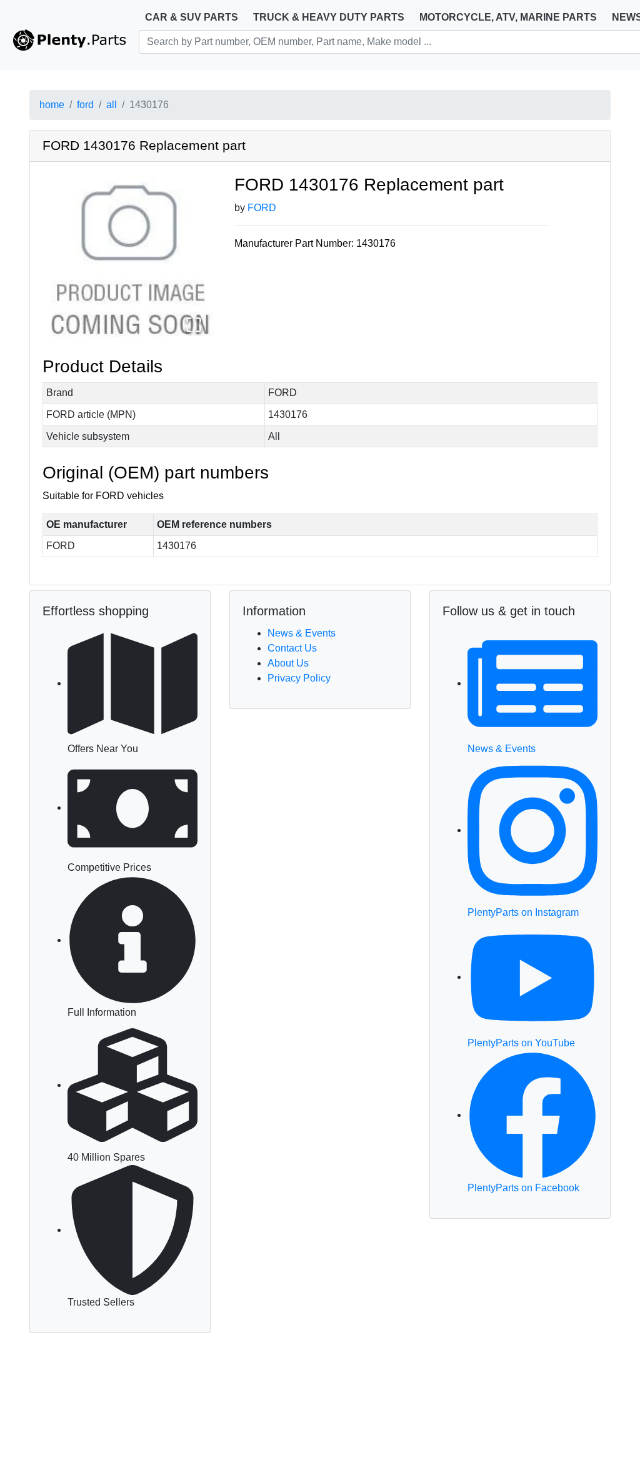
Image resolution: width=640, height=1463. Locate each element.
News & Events (302, 633)
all (111, 104)
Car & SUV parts (191, 17)
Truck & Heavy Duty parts (328, 17)
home (51, 104)
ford (85, 104)
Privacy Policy (299, 678)
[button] (129, 260)
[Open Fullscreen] (193, 325)
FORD (262, 207)
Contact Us (292, 648)
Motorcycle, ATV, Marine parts (508, 17)
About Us (288, 663)
